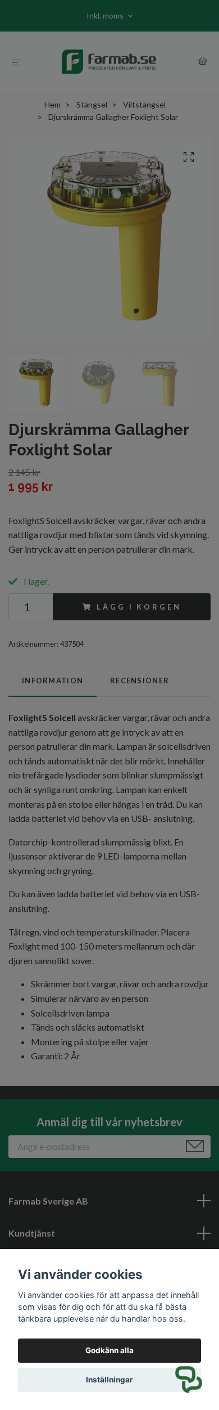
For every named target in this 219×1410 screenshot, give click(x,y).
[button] (188, 1379)
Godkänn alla (109, 1350)
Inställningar (109, 1379)
